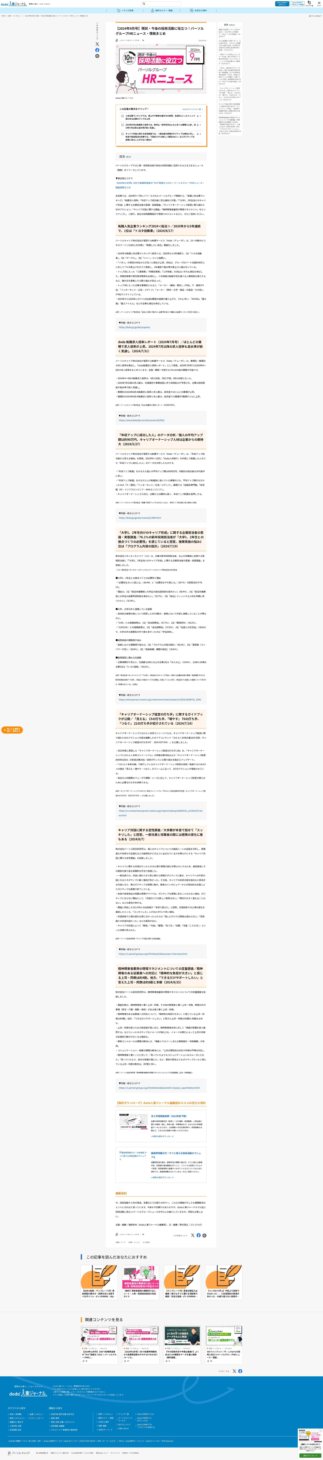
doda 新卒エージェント (135, 1441)
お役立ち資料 (103, 1422)
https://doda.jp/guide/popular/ (134, 327)
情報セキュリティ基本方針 (60, 1453)
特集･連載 (102, 1425)
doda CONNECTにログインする (144, 1419)
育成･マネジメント (17, 1418)
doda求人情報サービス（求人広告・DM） (25, 1441)
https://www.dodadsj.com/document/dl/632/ (142, 420)
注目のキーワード (105, 1429)
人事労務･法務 (15, 1426)
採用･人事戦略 (15, 1414)
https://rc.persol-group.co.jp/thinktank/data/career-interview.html (153, 953)
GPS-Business (167, 1441)
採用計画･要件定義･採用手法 (62, 1414)
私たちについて (124, 1424)
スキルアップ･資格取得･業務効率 (64, 1430)
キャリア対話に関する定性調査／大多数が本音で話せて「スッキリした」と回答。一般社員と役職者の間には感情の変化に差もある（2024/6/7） (229, 108)
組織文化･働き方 (16, 1422)
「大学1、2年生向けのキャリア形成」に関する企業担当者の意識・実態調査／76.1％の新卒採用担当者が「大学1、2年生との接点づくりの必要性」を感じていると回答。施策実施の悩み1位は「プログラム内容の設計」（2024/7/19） (230, 76)
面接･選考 (55, 1418)
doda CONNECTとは (145, 1414)
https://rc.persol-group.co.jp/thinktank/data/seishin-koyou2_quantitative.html (159, 1087)
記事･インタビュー (105, 1414)
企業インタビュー (37, 1414)
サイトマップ (115, 1453)
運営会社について (102, 1453)
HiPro (121, 1441)
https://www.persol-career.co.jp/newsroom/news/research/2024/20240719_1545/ (160, 699)
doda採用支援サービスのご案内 (82, 1453)
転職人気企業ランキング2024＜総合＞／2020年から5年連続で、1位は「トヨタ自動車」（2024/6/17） (229, 32)
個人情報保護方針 (42, 1453)
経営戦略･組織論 (57, 1426)
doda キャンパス (153, 1441)
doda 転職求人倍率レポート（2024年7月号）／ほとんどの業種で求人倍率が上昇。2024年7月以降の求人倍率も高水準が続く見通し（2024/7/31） (230, 45)
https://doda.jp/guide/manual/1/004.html (140, 517)
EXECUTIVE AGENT (88, 1441)
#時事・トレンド (134, 1242)
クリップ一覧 (123, 1414)
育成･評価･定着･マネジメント (63, 1422)
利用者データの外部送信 (130, 1453)
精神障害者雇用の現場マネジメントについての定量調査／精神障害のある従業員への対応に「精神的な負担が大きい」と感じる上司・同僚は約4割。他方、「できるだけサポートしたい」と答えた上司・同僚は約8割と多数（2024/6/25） (230, 125)
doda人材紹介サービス (53, 1441)
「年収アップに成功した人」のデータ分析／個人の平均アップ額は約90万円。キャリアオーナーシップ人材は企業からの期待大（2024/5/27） (229, 58)
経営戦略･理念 (15, 1430)
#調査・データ (121, 1242)
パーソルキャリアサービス (125, 1419)
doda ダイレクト (71, 1441)
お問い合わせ (123, 1428)
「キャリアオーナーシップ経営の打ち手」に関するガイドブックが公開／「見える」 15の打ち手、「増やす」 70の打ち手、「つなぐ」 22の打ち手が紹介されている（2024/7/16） (230, 94)
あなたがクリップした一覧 (192, 109)
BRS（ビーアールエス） (107, 1441)
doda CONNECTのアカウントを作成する (146, 1425)
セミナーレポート (37, 1418)
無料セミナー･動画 (105, 1418)
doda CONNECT (282, 4)
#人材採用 (146, 1242)
